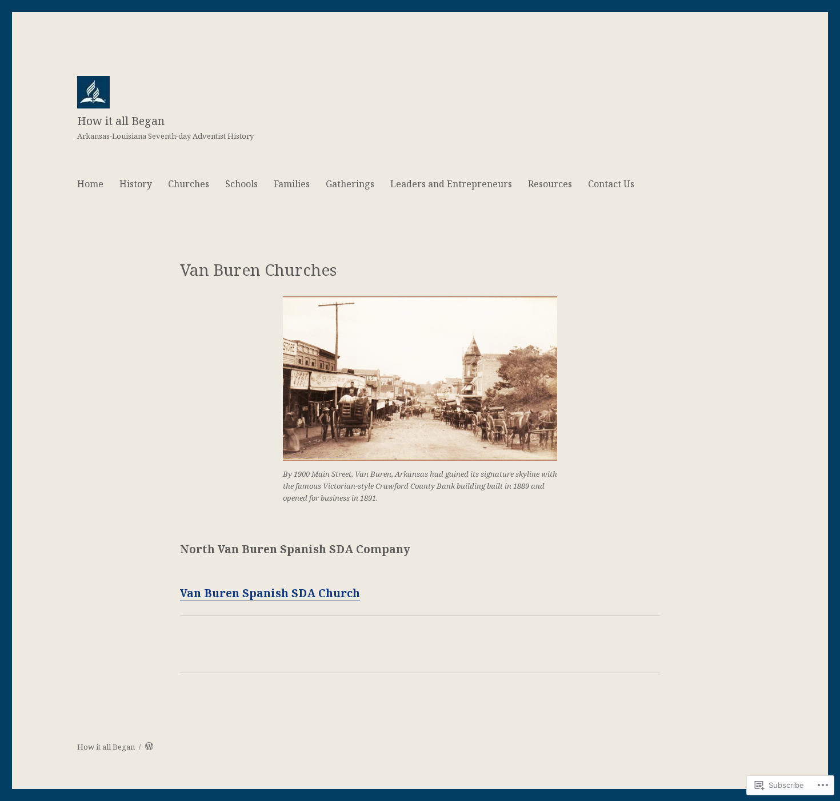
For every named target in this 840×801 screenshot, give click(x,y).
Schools (241, 184)
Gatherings (350, 184)
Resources (550, 184)
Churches (188, 184)
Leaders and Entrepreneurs (451, 184)
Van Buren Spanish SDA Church (270, 593)
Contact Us (611, 184)
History (135, 184)
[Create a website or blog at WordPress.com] (149, 747)
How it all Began (121, 120)
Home (90, 184)
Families (292, 184)
